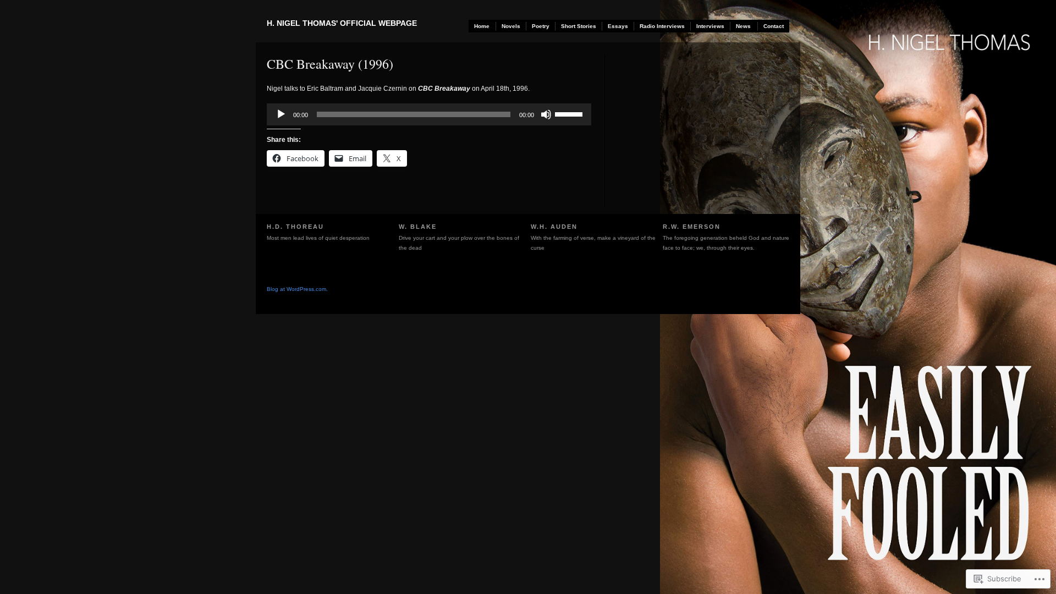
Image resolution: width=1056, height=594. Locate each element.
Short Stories (578, 26)
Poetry (540, 26)
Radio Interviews (662, 26)
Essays (618, 26)
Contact (773, 26)
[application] (429, 114)
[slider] (570, 113)
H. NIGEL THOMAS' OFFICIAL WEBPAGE (342, 23)
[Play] (281, 114)
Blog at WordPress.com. (297, 289)
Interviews (710, 26)
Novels (511, 26)
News (743, 26)
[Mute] (546, 114)
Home (482, 26)
